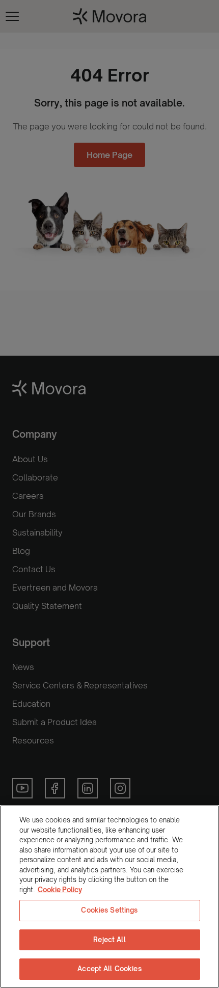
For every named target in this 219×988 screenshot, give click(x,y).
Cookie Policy (60, 890)
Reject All (109, 940)
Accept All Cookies (109, 969)
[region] (109, 896)
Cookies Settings (109, 910)
